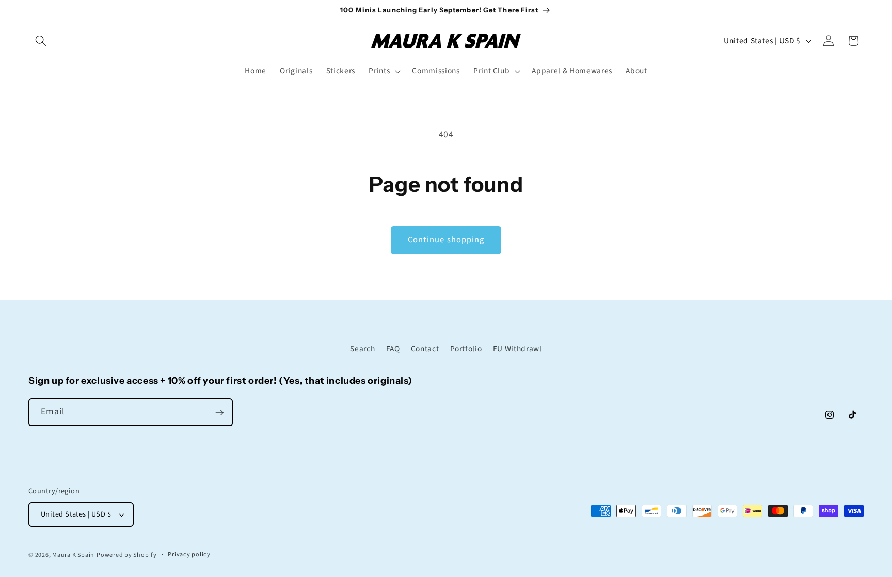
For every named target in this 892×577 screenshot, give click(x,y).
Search (362, 348)
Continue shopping (446, 239)
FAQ (393, 348)
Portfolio (466, 348)
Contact (425, 348)
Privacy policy (189, 554)
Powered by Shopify (127, 555)
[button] (40, 40)
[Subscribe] (219, 413)
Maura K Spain (73, 555)
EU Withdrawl (517, 348)
